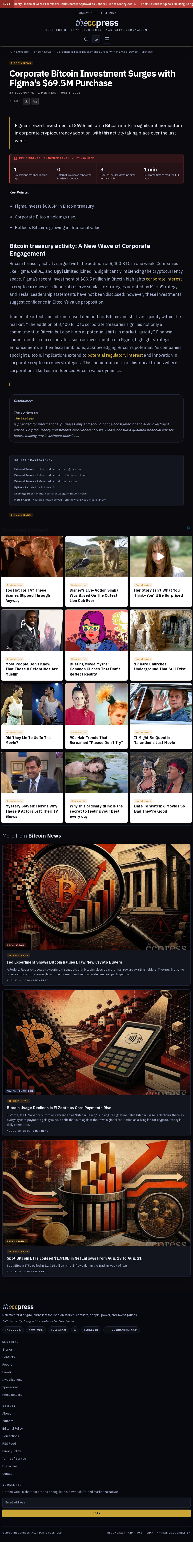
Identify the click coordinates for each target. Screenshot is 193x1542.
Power (6, 1372)
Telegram (58, 1329)
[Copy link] (35, 101)
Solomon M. (24, 92)
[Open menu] (107, 39)
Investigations (12, 1380)
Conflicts (8, 1357)
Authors (7, 1421)
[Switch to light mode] (96, 39)
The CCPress (24, 418)
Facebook (13, 1329)
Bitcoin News (43, 51)
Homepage (21, 51)
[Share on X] (26, 101)
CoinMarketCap (124, 1329)
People (7, 1365)
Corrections (10, 1436)
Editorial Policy (12, 1429)
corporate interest (164, 279)
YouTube (36, 1329)
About (6, 1413)
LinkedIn (91, 1329)
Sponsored (10, 1387)
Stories (7, 1350)
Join (97, 1513)
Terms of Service (14, 1459)
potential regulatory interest (115, 355)
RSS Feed (9, 1444)
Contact (7, 1474)
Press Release (12, 1395)
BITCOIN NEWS (21, 63)
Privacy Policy (11, 1451)
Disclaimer (9, 1466)
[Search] (86, 39)
